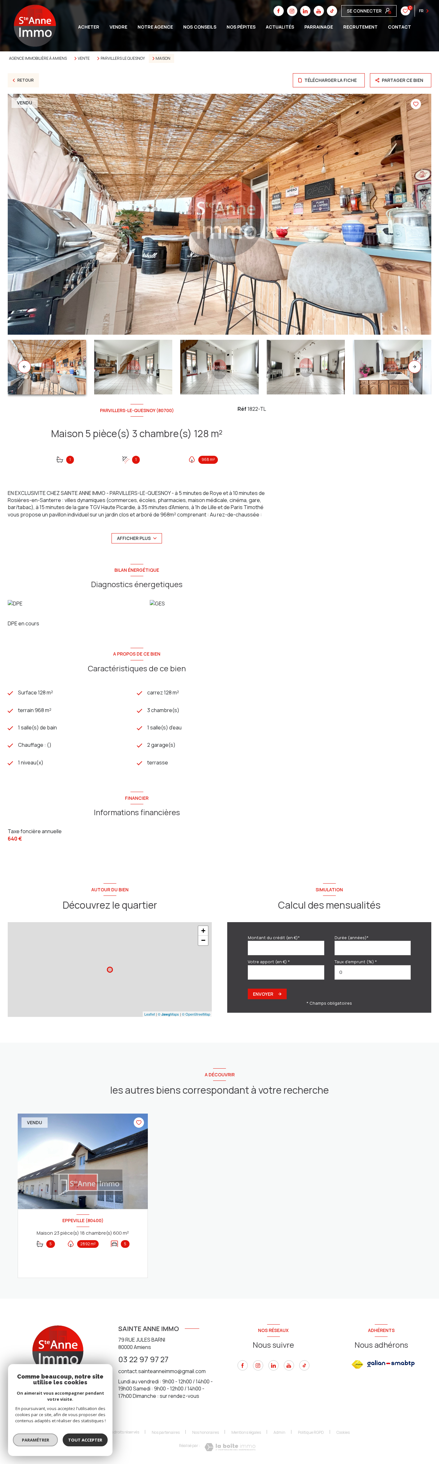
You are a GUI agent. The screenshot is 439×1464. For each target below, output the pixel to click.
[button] (414, 366)
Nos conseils (199, 27)
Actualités (280, 27)
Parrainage (318, 27)
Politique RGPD (311, 1432)
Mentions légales (246, 1432)
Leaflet (149, 1014)
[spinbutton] (373, 972)
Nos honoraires (205, 1432)
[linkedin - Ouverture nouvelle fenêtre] (273, 1365)
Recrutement (360, 27)
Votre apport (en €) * (269, 962)
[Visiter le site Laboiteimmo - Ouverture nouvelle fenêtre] (230, 1447)
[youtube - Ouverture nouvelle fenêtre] (289, 1365)
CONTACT (399, 27)
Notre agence (155, 27)
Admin (279, 1432)
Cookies (343, 1432)
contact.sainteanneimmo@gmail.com (162, 1371)
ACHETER (88, 27)
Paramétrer (35, 1440)
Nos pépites (241, 27)
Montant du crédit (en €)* (274, 937)
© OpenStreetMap (196, 1014)
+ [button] (203, 931)
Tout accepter (85, 1440)
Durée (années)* (352, 937)
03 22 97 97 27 (143, 1359)
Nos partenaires (166, 1432)
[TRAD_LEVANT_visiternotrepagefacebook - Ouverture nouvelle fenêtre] (242, 1365)
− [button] (203, 940)
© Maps (168, 1014)
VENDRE (118, 27)
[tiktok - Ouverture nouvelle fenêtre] (304, 1365)
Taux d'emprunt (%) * (356, 962)
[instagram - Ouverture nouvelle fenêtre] (258, 1365)
